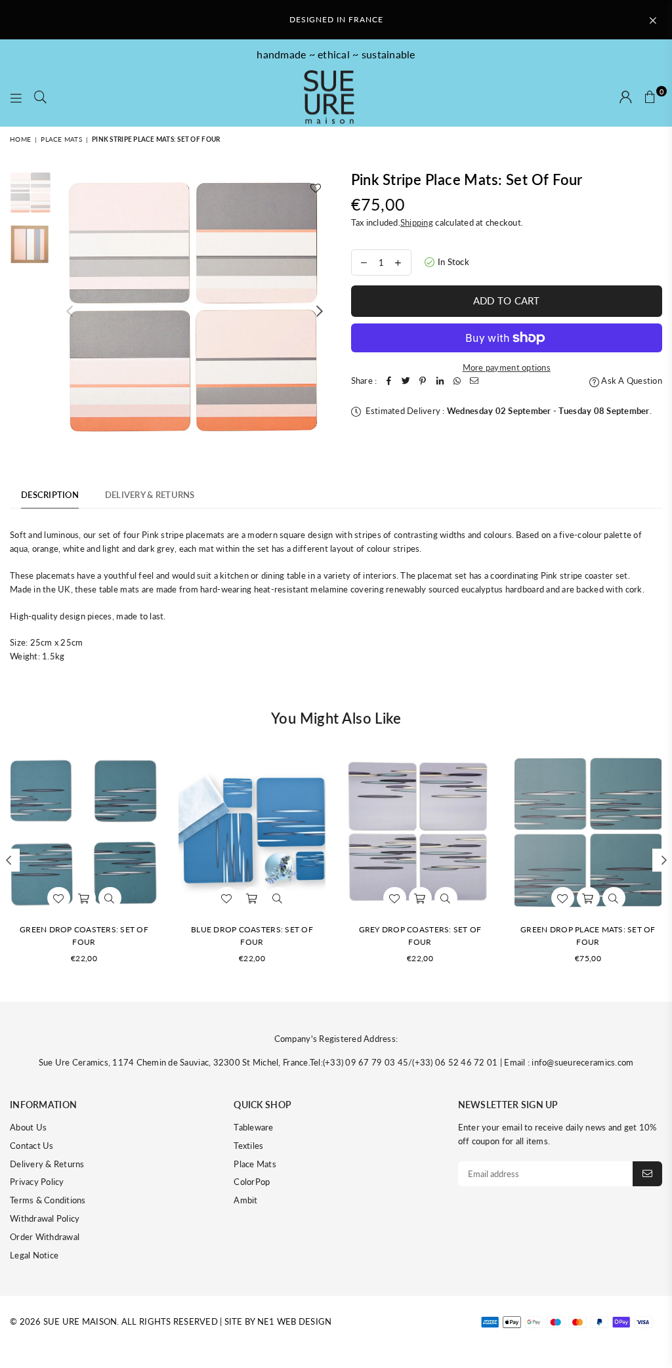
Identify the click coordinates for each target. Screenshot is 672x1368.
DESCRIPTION (50, 494)
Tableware (253, 1127)
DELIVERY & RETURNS (150, 494)
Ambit (245, 1200)
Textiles (248, 1145)
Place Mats (61, 139)
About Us (28, 1127)
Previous (69, 311)
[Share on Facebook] (388, 381)
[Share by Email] (473, 381)
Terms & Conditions (48, 1200)
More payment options (507, 367)
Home (20, 139)
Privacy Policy (37, 1181)
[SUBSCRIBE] (647, 1173)
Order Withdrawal (44, 1237)
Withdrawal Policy (44, 1218)
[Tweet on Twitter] (405, 381)
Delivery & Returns (47, 1164)
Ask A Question (630, 380)
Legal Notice (34, 1255)
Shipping (416, 222)
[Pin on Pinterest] (422, 381)
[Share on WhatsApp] (456, 381)
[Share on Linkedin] (439, 381)
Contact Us (32, 1145)
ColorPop (252, 1181)
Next (319, 311)
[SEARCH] (40, 98)
